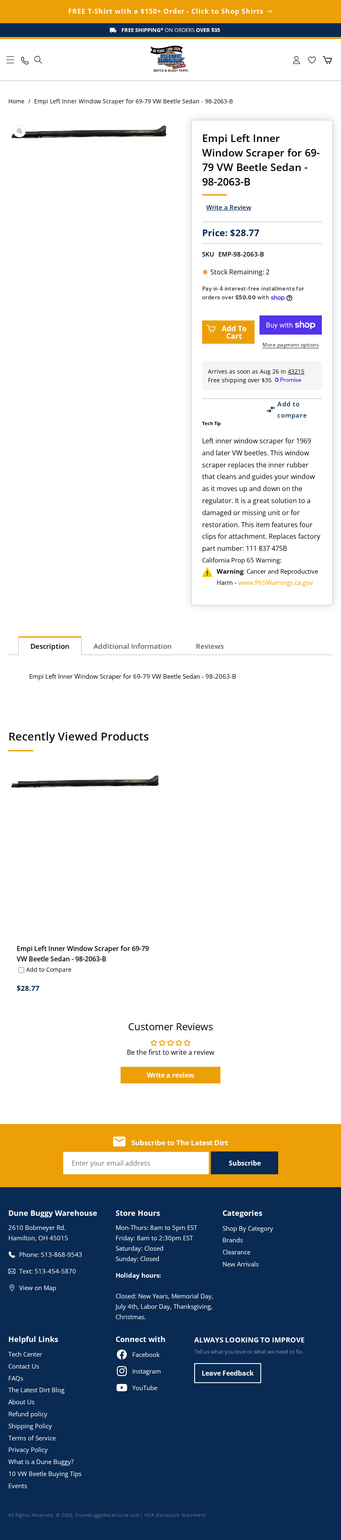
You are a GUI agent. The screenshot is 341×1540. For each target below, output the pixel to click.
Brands (232, 1240)
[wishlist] (311, 60)
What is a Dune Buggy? (41, 1461)
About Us (21, 1402)
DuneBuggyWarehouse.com (107, 1515)
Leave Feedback (228, 1373)
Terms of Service (32, 1438)
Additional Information (133, 646)
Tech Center (25, 1354)
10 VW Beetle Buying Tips (45, 1473)
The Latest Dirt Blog (36, 1390)
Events (17, 1485)
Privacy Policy (28, 1449)
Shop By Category (247, 1228)
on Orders (170, 30)
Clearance (236, 1252)
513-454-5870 (55, 1271)
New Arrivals (240, 1264)
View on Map (37, 1287)
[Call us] (24, 60)
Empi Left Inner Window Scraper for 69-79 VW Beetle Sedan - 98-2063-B (83, 953)
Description (49, 646)
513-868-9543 (61, 1254)
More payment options (290, 344)
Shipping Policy (30, 1426)
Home (16, 101)
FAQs (15, 1378)
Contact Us (23, 1366)
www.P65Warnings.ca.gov (275, 582)
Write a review (170, 1075)
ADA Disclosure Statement (175, 1515)
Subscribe (245, 1163)
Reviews (210, 646)
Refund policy (27, 1414)
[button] (10, 60)
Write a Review (228, 207)
